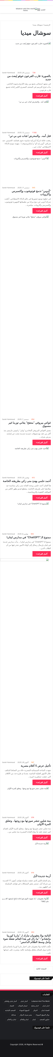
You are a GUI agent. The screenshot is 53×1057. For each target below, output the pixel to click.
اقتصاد (12, 1006)
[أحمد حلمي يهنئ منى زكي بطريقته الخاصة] (24, 461)
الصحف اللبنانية (10, 1010)
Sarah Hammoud (8, 73)
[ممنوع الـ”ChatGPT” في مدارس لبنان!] (24, 516)
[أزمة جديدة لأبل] (24, 856)
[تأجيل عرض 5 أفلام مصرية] (24, 659)
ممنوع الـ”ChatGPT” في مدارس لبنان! (29, 537)
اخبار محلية (35, 1006)
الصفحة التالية (41, 969)
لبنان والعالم (24, 1019)
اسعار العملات (22, 1006)
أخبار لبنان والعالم (10, 1001)
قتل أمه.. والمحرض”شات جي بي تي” (30, 136)
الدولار (35, 1010)
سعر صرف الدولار (26, 1015)
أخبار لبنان (24, 1001)
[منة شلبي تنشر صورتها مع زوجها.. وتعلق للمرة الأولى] (24, 801)
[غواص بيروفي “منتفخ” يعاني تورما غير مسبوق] (24, 315)
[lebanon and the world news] (26, 9)
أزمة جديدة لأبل (42, 876)
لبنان (34, 1019)
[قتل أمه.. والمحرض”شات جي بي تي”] (24, 115)
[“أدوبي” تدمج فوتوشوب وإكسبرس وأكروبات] (24, 171)
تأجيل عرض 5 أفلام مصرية (36, 765)
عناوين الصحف (44, 1019)
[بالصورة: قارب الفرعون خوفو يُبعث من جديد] (26, 56)
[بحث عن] (14, 11)
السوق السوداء (24, 1010)
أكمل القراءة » (41, 96)
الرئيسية (47, 25)
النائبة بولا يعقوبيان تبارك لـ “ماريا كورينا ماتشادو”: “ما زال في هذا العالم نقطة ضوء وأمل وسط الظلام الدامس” (27, 939)
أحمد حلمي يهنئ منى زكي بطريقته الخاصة (27, 481)
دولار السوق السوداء (42, 1015)
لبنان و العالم (11, 1019)
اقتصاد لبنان (45, 1010)
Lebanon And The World (40, 1001)
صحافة (13, 1015)
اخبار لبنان (45, 1006)
